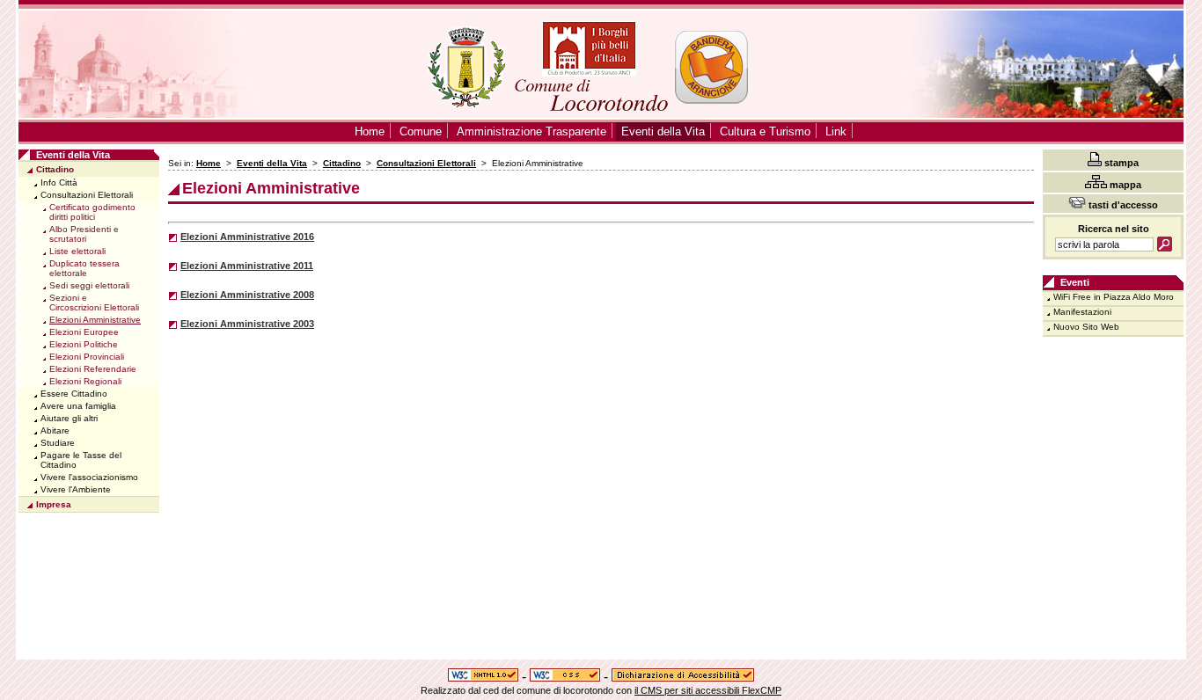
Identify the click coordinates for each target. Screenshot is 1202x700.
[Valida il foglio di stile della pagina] (565, 676)
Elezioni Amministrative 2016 (247, 236)
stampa (1120, 162)
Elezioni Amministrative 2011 (246, 265)
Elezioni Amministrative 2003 (247, 323)
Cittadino (342, 163)
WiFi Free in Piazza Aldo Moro (1113, 297)
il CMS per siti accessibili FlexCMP (707, 690)
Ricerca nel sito (1113, 228)
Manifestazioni (1082, 312)
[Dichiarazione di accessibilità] (683, 676)
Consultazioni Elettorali (426, 163)
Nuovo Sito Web (1086, 327)
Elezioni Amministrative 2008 (247, 294)
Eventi (1074, 282)
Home (208, 163)
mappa (1124, 184)
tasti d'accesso (1122, 205)
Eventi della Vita (272, 163)
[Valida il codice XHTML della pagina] (483, 676)
